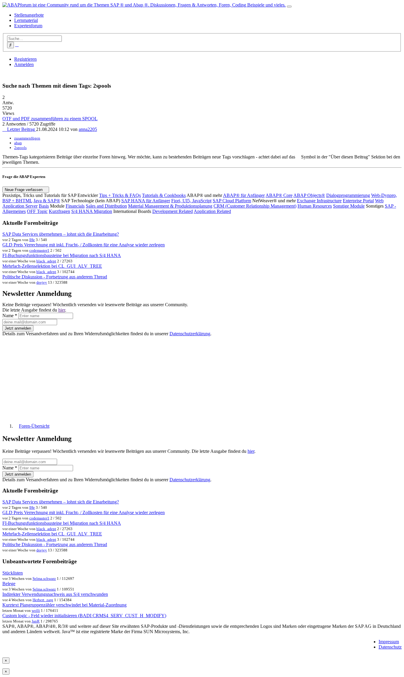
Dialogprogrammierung (348, 195)
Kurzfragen (59, 211)
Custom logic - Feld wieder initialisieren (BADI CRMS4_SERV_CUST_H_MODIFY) (84, 615)
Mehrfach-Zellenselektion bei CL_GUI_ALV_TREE (52, 266)
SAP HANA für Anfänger (145, 200)
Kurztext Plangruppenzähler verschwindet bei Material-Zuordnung (64, 604)
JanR (36, 621)
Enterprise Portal (358, 200)
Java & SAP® (46, 200)
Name (9, 315)
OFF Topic (37, 211)
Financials (75, 205)
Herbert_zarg (43, 600)
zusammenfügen (27, 138)
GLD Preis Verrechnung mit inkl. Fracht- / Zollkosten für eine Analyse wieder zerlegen (83, 244)
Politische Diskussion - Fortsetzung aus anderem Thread (54, 276)
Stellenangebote (29, 14)
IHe (32, 240)
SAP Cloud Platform (232, 200)
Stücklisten (12, 572)
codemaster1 (39, 250)
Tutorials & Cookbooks (164, 195)
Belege (8, 583)
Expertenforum (28, 25)
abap (18, 143)
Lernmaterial (26, 20)
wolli (36, 610)
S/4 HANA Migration (91, 211)
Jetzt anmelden (18, 328)
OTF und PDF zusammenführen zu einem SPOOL (50, 118)
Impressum (389, 641)
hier (61, 309)
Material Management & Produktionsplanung (170, 205)
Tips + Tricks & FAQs (120, 195)
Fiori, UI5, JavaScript (191, 200)
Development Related (172, 211)
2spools (20, 147)
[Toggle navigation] (289, 6)
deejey (41, 282)
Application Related (212, 211)
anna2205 (88, 129)
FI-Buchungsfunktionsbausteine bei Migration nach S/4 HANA (61, 255)
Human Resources (315, 205)
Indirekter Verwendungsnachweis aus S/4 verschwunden (55, 594)
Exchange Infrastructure (319, 200)
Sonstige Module (349, 205)
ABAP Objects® (309, 195)
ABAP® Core (279, 195)
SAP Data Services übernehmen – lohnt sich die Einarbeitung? (60, 234)
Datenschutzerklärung (189, 333)
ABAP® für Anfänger (244, 195)
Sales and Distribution (106, 205)
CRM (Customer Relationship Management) (255, 205)
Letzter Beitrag (21, 129)
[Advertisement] (179, 377)
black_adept (46, 261)
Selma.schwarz (44, 578)
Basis (44, 205)
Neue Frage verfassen (24, 189)
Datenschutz (390, 646)
